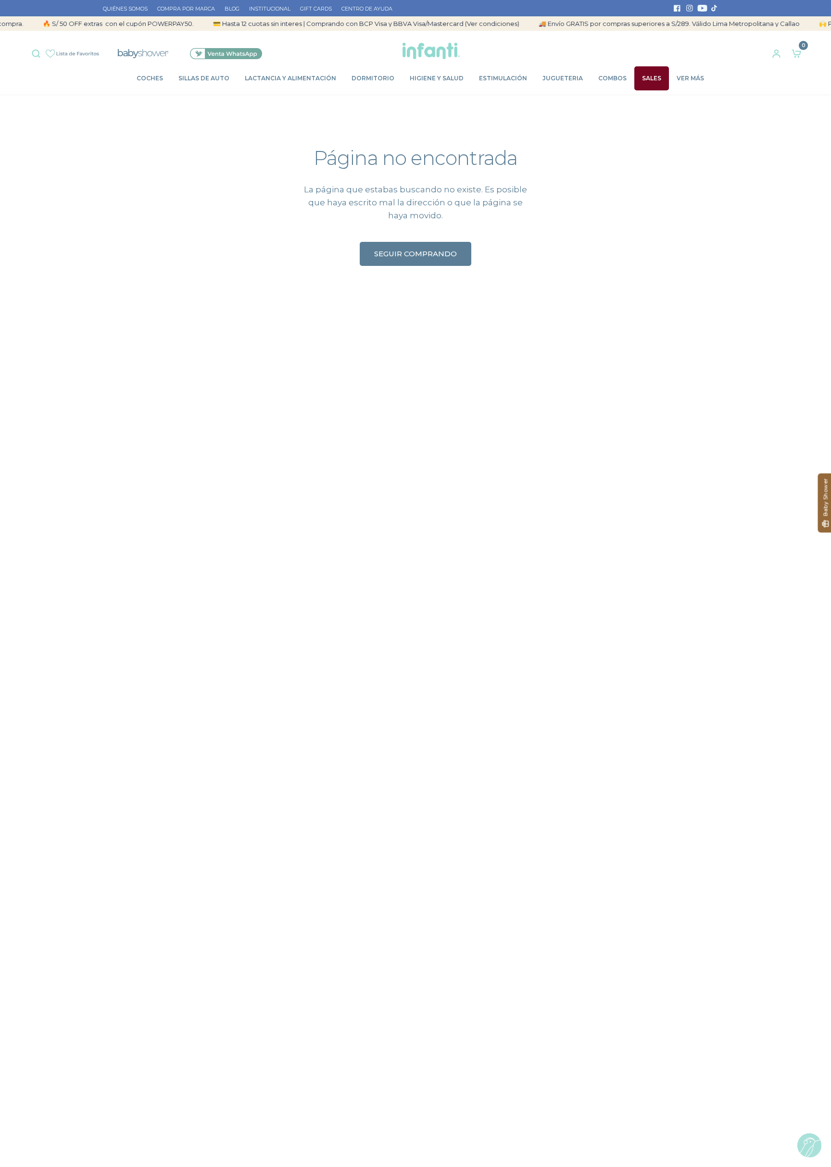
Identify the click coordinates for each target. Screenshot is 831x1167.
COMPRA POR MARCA (186, 8)
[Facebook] (677, 8)
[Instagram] (689, 8)
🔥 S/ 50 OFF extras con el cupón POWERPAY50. (106, 23)
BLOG (232, 8)
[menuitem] (127, 9)
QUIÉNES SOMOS (125, 8)
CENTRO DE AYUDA (366, 8)
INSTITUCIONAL (269, 8)
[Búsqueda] (38, 51)
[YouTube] (702, 8)
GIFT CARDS (316, 8)
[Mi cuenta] (776, 51)
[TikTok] (714, 8)
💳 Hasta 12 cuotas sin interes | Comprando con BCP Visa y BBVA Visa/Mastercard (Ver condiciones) (354, 23)
